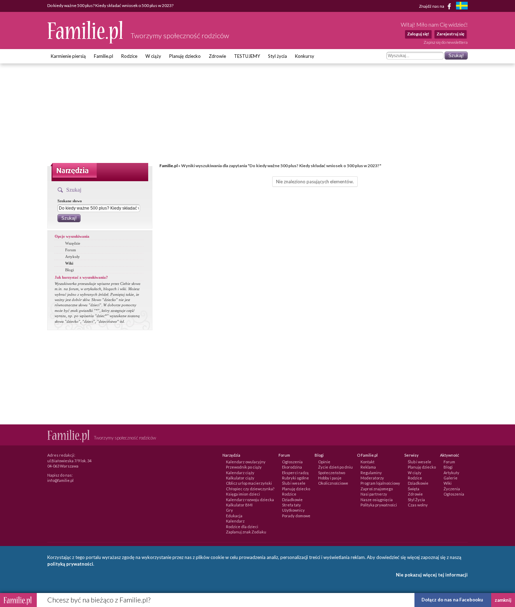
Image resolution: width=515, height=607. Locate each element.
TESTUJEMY (247, 56)
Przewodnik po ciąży (244, 467)
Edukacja (234, 515)
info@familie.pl (60, 480)
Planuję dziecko (185, 56)
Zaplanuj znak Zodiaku (246, 532)
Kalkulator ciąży (240, 478)
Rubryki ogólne (295, 478)
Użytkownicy (293, 510)
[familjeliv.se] (462, 6)
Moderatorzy (372, 478)
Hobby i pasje (330, 478)
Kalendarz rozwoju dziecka (250, 499)
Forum (70, 250)
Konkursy (304, 56)
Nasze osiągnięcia (376, 499)
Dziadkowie (292, 499)
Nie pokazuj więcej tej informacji (432, 575)
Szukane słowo (69, 201)
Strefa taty (291, 505)
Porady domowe (296, 515)
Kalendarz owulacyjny (246, 461)
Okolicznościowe (333, 483)
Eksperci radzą (295, 472)
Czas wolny (418, 505)
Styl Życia (416, 499)
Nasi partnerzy (373, 494)
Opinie (324, 461)
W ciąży (153, 56)
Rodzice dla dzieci (242, 526)
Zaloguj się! (418, 33)
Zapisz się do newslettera (446, 42)
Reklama (368, 467)
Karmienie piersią (68, 56)
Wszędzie (72, 243)
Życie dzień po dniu (335, 467)
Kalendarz (235, 521)
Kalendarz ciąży (240, 472)
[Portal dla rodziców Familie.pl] (85, 42)
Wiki (69, 263)
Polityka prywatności (378, 505)
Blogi (69, 270)
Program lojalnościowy (380, 483)
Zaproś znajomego (376, 488)
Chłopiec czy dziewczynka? (250, 488)
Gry (229, 510)
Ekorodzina (292, 467)
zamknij (503, 600)
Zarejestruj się (450, 33)
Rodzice (129, 56)
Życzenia (452, 488)
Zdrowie (217, 56)
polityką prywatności (70, 564)
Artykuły (72, 256)
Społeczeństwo (331, 472)
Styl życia (277, 56)
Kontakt (367, 461)
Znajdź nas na (432, 5)
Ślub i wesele (293, 483)
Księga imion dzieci (243, 494)
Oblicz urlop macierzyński (249, 483)
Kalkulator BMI (239, 505)
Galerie (451, 478)
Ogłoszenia (292, 461)
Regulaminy (371, 472)
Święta (413, 488)
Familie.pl (103, 56)
